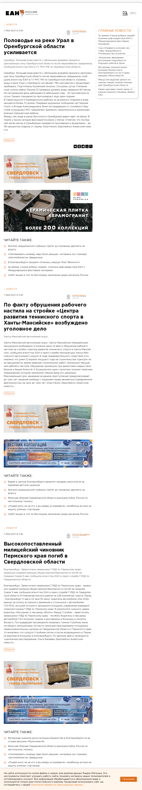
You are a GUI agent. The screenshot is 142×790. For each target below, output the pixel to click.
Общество (9, 140)
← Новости (10, 25)
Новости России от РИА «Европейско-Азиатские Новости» (15, 13)
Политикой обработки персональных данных (57, 785)
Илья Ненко (79, 31)
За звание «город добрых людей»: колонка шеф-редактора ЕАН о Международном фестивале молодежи (46, 269)
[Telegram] (83, 146)
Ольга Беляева (81, 535)
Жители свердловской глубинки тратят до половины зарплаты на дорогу (46, 248)
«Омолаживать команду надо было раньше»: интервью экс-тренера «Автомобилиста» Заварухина (47, 256)
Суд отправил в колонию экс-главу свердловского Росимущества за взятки (114, 51)
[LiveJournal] (90, 146)
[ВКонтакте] (75, 146)
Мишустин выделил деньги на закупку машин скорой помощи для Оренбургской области (115, 82)
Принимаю (128, 779)
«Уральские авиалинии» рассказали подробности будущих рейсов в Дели (112, 60)
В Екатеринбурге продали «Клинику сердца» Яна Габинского (44, 262)
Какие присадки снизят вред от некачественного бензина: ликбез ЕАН (116, 92)
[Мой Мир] (87, 146)
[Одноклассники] (79, 146)
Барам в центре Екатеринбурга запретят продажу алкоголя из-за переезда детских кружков (46, 483)
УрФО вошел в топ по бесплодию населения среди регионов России (48, 275)
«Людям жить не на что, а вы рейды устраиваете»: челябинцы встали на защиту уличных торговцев (49, 508)
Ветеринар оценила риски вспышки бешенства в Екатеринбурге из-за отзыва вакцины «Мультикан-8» (49, 740)
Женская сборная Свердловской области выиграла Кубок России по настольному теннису (48, 499)
